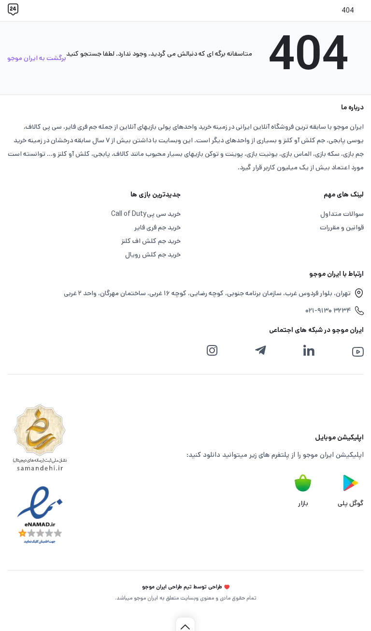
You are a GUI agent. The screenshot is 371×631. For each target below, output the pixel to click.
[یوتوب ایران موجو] (358, 352)
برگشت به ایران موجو (36, 58)
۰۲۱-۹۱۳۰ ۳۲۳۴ (328, 311)
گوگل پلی (351, 503)
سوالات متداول (342, 214)
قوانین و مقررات (342, 227)
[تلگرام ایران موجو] (260, 351)
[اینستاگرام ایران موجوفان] (212, 351)
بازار (303, 503)
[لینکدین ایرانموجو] (308, 351)
